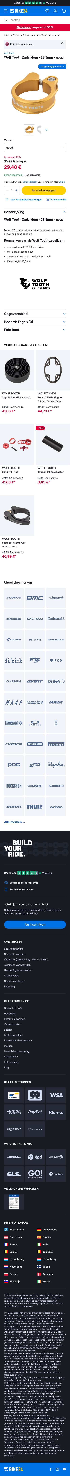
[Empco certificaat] (14, 1202)
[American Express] (14, 1112)
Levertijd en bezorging (16, 1051)
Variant (8, 140)
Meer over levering (13, 1375)
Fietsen (16, 35)
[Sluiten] (62, 43)
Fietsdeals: (24, 27)
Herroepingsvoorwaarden (18, 970)
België (62, 182)
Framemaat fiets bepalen (18, 1040)
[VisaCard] (56, 1095)
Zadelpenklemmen (50, 35)
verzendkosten (20, 1298)
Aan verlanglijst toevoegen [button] (26, 199)
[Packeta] (56, 1174)
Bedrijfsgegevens (13, 948)
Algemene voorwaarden (17, 964)
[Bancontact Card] (14, 1095)
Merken (8, 1045)
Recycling (9, 986)
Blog (6, 1067)
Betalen (8, 1029)
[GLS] (14, 1174)
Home (7, 35)
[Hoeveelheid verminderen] (7, 190)
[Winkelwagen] (64, 11)
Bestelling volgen (13, 1035)
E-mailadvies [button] (58, 199)
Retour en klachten (14, 1018)
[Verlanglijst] (47, 11)
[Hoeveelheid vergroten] (16, 190)
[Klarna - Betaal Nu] (56, 1112)
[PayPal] (35, 1112)
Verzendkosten (12, 1024)
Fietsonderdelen (30, 35)
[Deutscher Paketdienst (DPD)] (35, 1157)
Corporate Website (14, 954)
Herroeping (10, 1013)
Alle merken (13, 822)
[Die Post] (56, 1157)
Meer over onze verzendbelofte (46, 1399)
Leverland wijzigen (44, 1323)
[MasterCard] (35, 1095)
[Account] (55, 11)
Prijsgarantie (11, 1056)
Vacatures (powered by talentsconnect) (26, 959)
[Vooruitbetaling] (35, 1129)
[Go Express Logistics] (35, 1174)
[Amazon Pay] (14, 1129)
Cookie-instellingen (14, 981)
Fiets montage (12, 1062)
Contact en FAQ (13, 1008)
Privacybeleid (11, 975)
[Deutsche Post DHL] (14, 1157)
